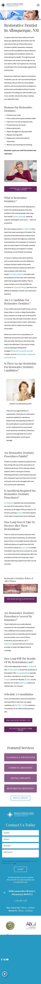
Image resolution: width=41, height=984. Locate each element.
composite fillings (19, 287)
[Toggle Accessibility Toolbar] (4, 974)
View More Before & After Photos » (20, 600)
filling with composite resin (20, 351)
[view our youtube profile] (7, 959)
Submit (20, 869)
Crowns (7, 679)
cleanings (22, 216)
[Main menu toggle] (38, 5)
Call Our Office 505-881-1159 (18, 720)
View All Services (20, 798)
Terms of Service (8, 863)
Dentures (23, 683)
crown (20, 513)
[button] (20, 190)
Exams (15, 216)
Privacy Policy (33, 861)
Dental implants (13, 670)
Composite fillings (22, 673)
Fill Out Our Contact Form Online (20, 729)
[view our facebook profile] (2, 959)
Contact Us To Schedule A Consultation (20, 189)
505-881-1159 (20, 705)
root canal (25, 547)
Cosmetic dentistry (16, 274)
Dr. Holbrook (26, 229)
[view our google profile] (4, 959)
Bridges (27, 679)
